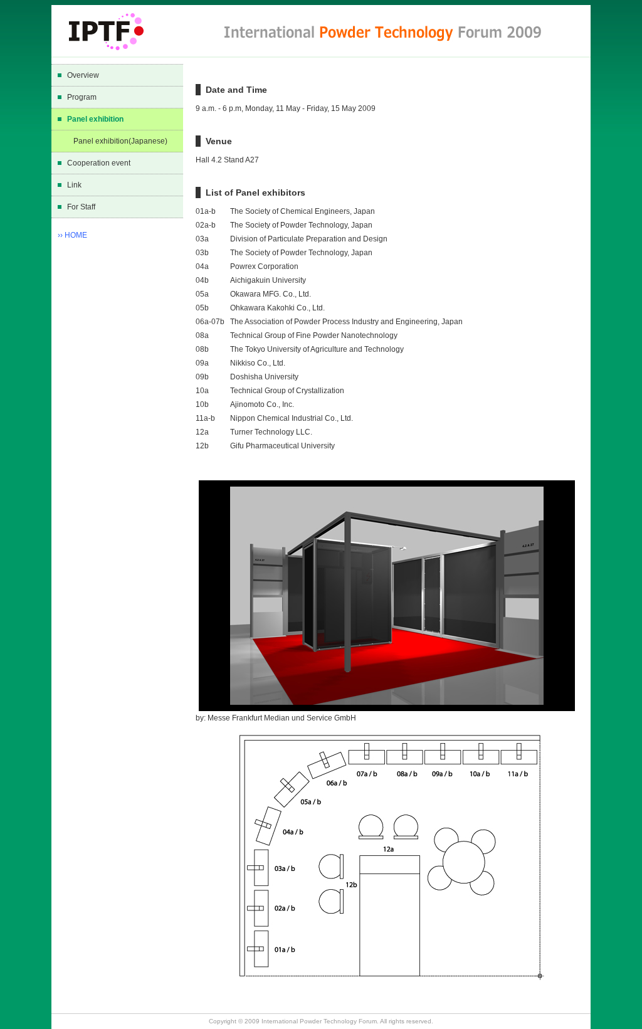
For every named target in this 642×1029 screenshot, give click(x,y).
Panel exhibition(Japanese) (120, 141)
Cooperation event (98, 163)
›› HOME (72, 235)
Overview (83, 75)
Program (82, 97)
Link (74, 185)
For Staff (81, 207)
